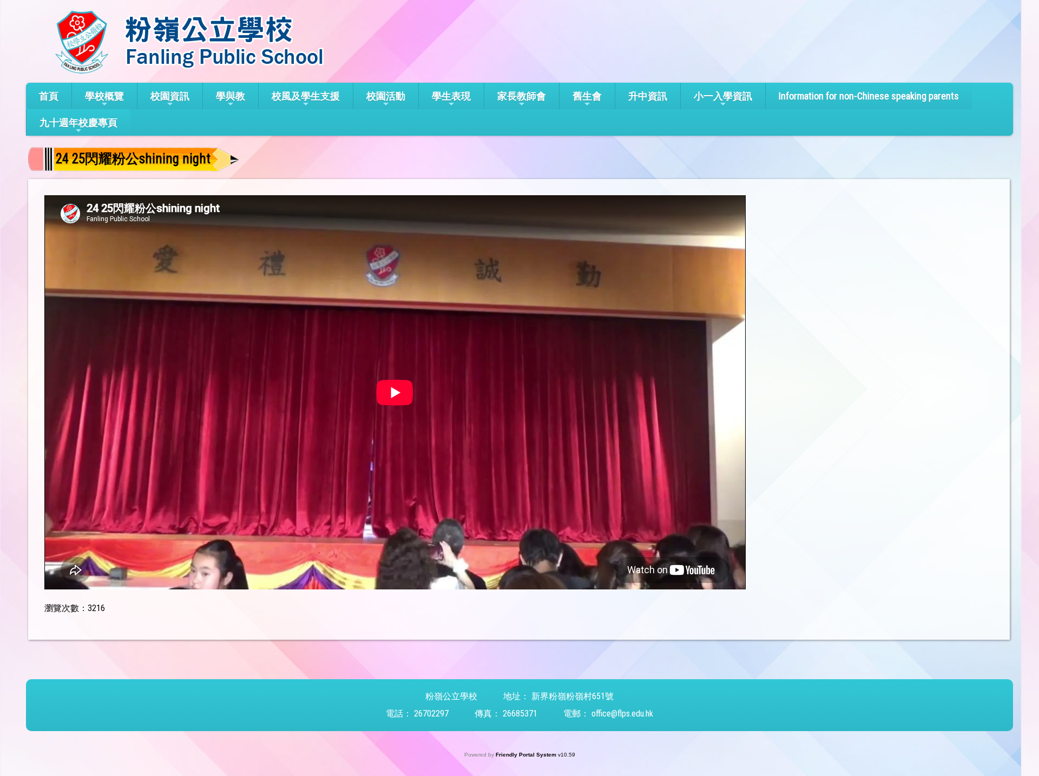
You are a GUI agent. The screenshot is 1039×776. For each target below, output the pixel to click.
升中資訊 (647, 96)
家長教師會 (521, 96)
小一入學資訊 (723, 96)
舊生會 (587, 96)
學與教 (230, 96)
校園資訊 (169, 96)
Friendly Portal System (527, 755)
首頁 (48, 96)
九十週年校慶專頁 (78, 122)
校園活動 (385, 96)
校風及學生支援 (306, 96)
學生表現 (451, 96)
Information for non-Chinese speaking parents (869, 96)
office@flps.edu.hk (622, 713)
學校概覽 (104, 96)
